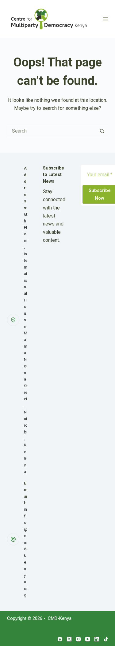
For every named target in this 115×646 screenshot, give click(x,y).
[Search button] (102, 131)
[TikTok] (106, 639)
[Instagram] (78, 639)
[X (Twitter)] (69, 639)
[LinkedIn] (96, 639)
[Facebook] (60, 639)
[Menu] (105, 19)
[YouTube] (87, 639)
